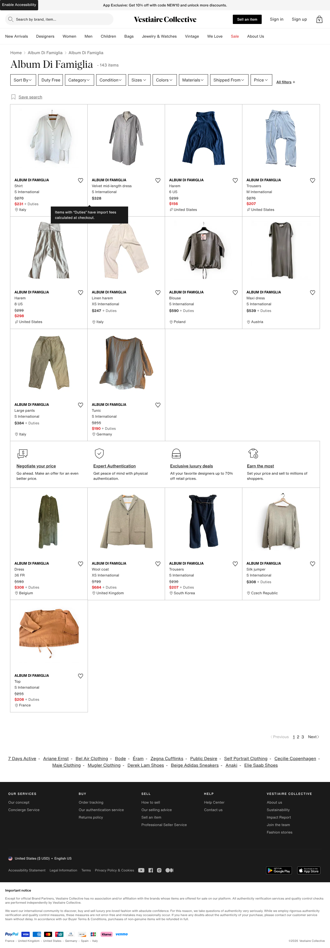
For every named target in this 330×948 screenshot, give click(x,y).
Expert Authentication (114, 466)
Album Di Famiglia (45, 53)
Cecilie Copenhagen (295, 758)
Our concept (18, 802)
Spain (85, 941)
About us (274, 802)
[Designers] (58, 36)
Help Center (214, 802)
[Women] (80, 36)
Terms (86, 870)
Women (69, 36)
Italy (95, 941)
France (9, 941)
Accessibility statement (26, 870)
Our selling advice (156, 810)
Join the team (278, 825)
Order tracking (91, 802)
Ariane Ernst (56, 758)
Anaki (231, 765)
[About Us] (268, 36)
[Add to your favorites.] (80, 180)
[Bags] (138, 36)
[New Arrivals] (32, 36)
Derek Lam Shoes (146, 765)
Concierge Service (23, 810)
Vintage (192, 36)
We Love (215, 36)
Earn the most (260, 466)
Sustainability (278, 810)
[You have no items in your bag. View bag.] (319, 19)
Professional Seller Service (164, 825)
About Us (255, 36)
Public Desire (203, 758)
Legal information (63, 870)
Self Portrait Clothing (245, 758)
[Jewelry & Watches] (181, 36)
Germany (71, 941)
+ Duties (31, 204)
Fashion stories (279, 832)
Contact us (213, 810)
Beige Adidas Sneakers (195, 765)
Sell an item (247, 19)
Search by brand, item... (36, 19)
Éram (138, 758)
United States (52, 941)
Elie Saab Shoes (261, 765)
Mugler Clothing (104, 765)
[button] (319, 19)
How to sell (150, 802)
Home (16, 53)
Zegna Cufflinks (167, 758)
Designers (45, 36)
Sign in (277, 19)
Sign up (299, 19)
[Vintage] (203, 36)
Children (108, 36)
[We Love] (227, 36)
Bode (120, 758)
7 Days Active (22, 758)
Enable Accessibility (19, 4)
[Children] (120, 36)
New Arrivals (16, 36)
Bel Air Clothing (92, 758)
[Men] (97, 36)
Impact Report (279, 817)
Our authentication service (101, 810)
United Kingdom (29, 941)
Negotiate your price (36, 466)
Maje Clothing (66, 765)
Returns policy (91, 817)
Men (89, 36)
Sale (235, 36)
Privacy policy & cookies (114, 870)
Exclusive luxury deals (191, 466)
